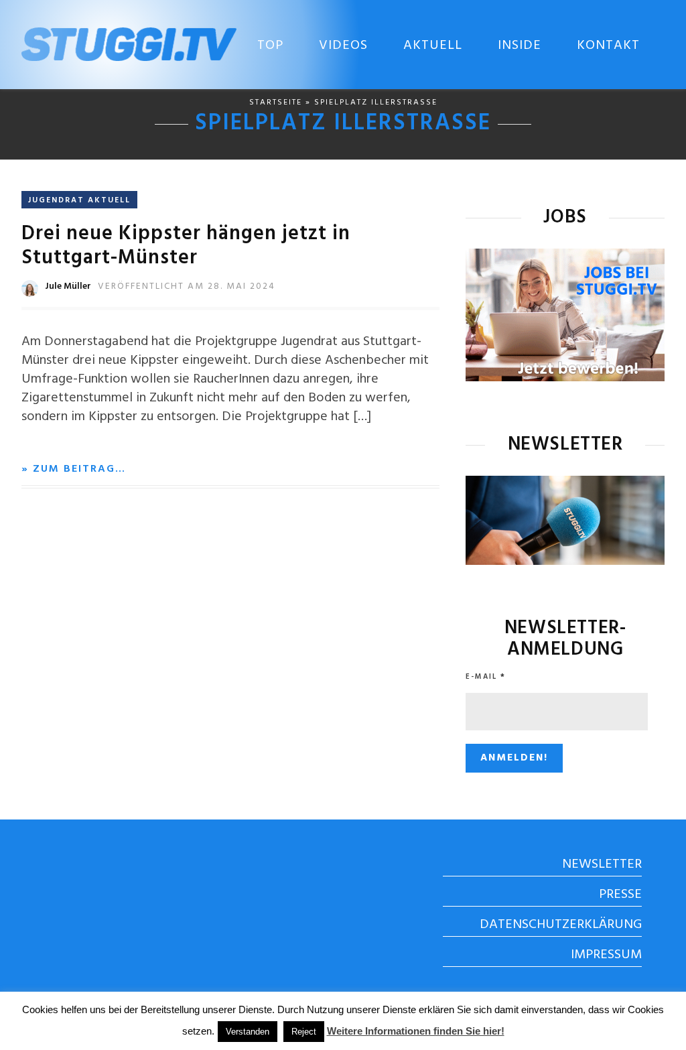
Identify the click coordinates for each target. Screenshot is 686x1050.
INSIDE (519, 45)
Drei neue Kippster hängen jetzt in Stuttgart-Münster (185, 246)
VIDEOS (343, 45)
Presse (620, 894)
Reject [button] (303, 1032)
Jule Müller (68, 286)
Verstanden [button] (247, 1032)
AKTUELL (432, 45)
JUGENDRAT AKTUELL (79, 200)
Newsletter (602, 864)
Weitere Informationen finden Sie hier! (415, 1031)
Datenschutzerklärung (561, 924)
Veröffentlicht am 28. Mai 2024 (186, 286)
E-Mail (486, 677)
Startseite (275, 102)
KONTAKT (608, 45)
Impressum (606, 955)
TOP (270, 45)
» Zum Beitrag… (73, 469)
